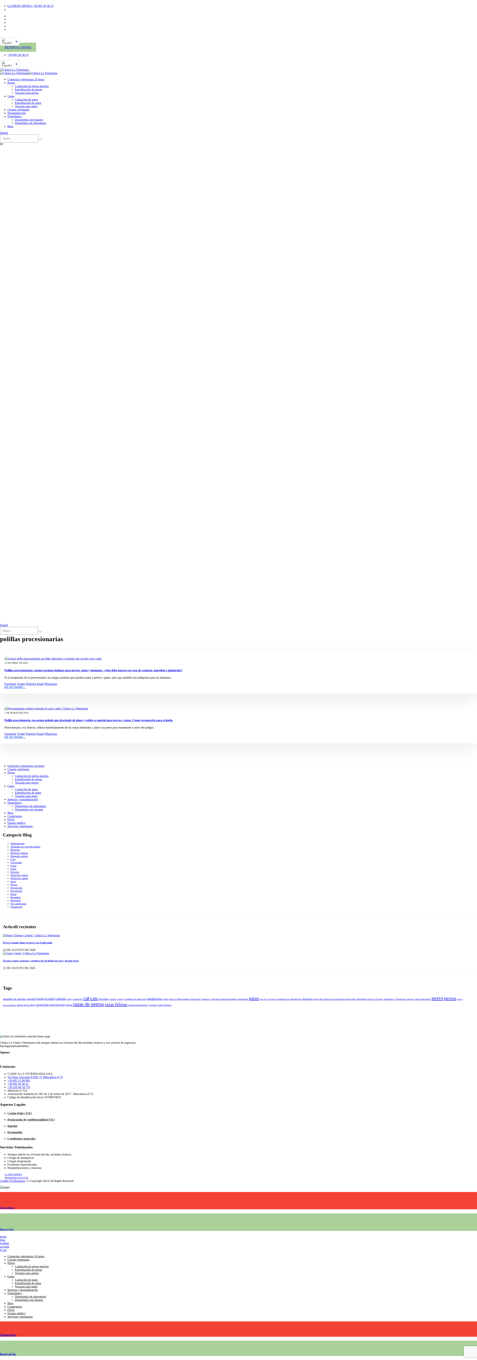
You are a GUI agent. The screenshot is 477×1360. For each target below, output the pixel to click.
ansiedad (31, 999)
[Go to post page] (31, 935)
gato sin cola (265, 999)
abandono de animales (14, 999)
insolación (307, 999)
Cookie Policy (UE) (19, 1113)
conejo (120, 999)
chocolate (103, 999)
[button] (4, 132)
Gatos (10, 96)
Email (40, 683)
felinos (172, 999)
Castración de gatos (26, 99)
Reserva (7, 1229)
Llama (7, 1207)
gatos (254, 998)
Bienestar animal (19, 852)
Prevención (16, 887)
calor (69, 999)
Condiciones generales (21, 1138)
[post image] (238, 658)
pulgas (69, 1004)
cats (94, 998)
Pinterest (31, 683)
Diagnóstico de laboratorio (30, 123)
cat (86, 998)
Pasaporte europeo (405, 999)
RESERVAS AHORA (18, 47)
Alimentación (17, 843)
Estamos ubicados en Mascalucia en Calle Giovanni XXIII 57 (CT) (46, 9)
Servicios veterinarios (20, 826)
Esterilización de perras (28, 89)
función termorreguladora (224, 999)
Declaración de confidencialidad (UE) (31, 1119)
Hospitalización (16, 113)
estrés (165, 999)
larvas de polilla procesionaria (328, 999)
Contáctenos (14, 16)
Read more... (15, 687)
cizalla (112, 999)
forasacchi (195, 999)
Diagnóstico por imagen (29, 119)
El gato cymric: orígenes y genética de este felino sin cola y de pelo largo (41, 960)
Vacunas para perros (27, 92)
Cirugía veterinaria (18, 109)
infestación (295, 999)
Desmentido (14, 1132)
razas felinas (116, 1004)
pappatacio (389, 999)
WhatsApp (50, 683)
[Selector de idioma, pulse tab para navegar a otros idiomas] (9, 41)
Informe (14, 871)
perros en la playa (26, 1004)
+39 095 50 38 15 (18, 1083)
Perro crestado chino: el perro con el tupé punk (27, 942)
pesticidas (42, 1005)
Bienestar (15, 849)
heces (274, 999)
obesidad (361, 999)
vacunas (153, 1005)
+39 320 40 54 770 (18, 1087)
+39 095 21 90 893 (18, 1080)
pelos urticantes (423, 999)
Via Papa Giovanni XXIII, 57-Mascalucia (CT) (35, 1077)
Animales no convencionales (25, 846)
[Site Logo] (14, 69)
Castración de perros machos (32, 86)
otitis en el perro (375, 999)
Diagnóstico (14, 116)
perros (450, 998)
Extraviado (16, 862)
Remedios (15, 897)
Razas (13, 894)
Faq (9, 26)
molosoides (350, 999)
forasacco (206, 999)
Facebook (10, 683)
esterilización (154, 998)
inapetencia (283, 999)
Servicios (12, 22)
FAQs (11, 819)
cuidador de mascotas (135, 999)
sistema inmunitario (138, 1005)
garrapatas (243, 999)
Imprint (12, 1126)
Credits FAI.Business (12, 1180)
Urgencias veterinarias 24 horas (25, 79)
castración (77, 999)
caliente (61, 999)
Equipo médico (16, 822)
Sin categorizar (18, 903)
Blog (10, 126)
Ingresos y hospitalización (22, 799)
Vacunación (16, 906)
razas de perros (88, 1004)
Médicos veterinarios (19, 19)
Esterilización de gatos (28, 103)
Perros (11, 82)
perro (13, 881)
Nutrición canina (19, 875)
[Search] (40, 139)
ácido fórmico (165, 1005)
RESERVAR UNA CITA (16, 1178)
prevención (57, 1005)
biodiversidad (46, 999)
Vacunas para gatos (26, 106)
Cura (12, 859)
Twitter (21, 683)
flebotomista (183, 999)
